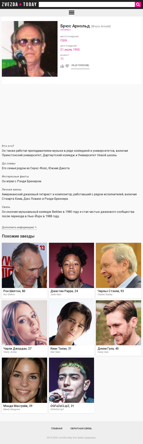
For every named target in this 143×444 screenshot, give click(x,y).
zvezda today (19, 4)
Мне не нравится (67, 66)
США (63, 40)
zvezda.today (65, 437)
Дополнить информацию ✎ (19, 227)
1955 (76, 49)
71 (62, 59)
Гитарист (65, 30)
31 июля (66, 49)
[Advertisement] (71, 112)
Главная (56, 428)
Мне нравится (62, 66)
